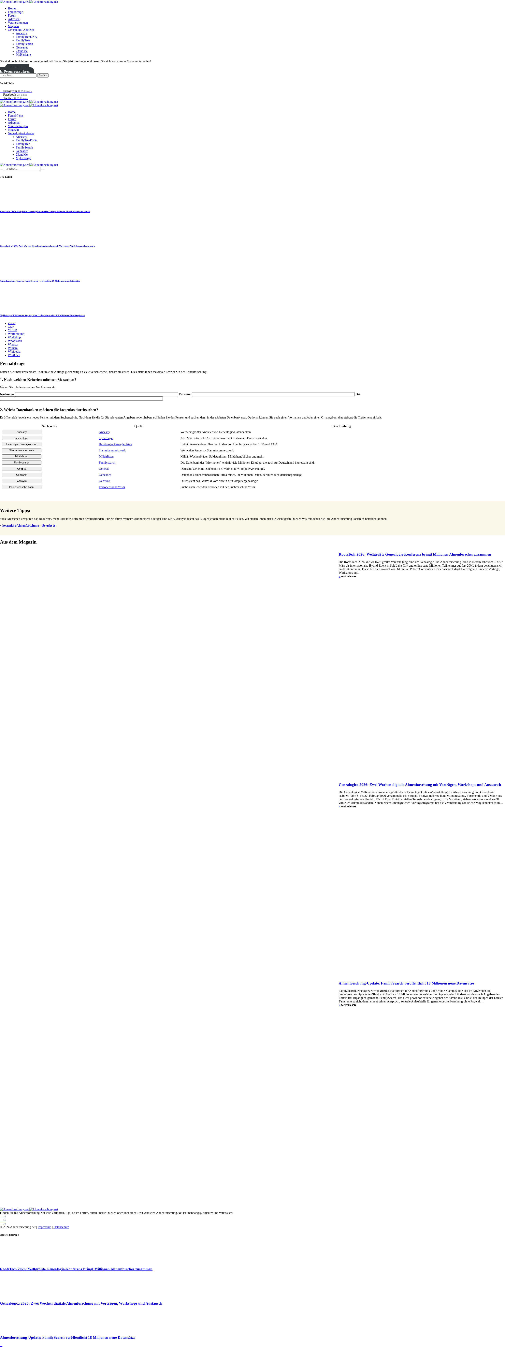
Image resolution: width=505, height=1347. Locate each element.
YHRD (12, 330)
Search (43, 75)
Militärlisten (106, 456)
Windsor (13, 344)
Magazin (13, 26)
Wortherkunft (16, 333)
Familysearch (107, 462)
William (13, 348)
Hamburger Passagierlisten (115, 444)
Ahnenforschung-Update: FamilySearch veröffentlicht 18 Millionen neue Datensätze (40, 281)
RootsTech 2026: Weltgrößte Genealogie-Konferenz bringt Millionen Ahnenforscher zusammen (45, 211)
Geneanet (22, 47)
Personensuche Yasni (112, 487)
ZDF (11, 326)
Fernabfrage (15, 12)
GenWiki (104, 481)
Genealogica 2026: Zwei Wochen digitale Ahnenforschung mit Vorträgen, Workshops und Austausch (47, 246)
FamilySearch (24, 44)
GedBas (104, 468)
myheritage (106, 438)
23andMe (22, 51)
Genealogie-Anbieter (21, 29)
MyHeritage (23, 54)
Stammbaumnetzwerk (112, 450)
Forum (12, 15)
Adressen (14, 19)
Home (12, 8)
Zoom (11, 323)
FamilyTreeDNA (26, 36)
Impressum (44, 1227)
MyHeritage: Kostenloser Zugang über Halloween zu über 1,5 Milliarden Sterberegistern (42, 315)
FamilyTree (23, 40)
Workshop (14, 337)
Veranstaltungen (18, 22)
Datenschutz (61, 1227)
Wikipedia (14, 351)
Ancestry (21, 33)
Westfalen (14, 355)
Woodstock (15, 341)
